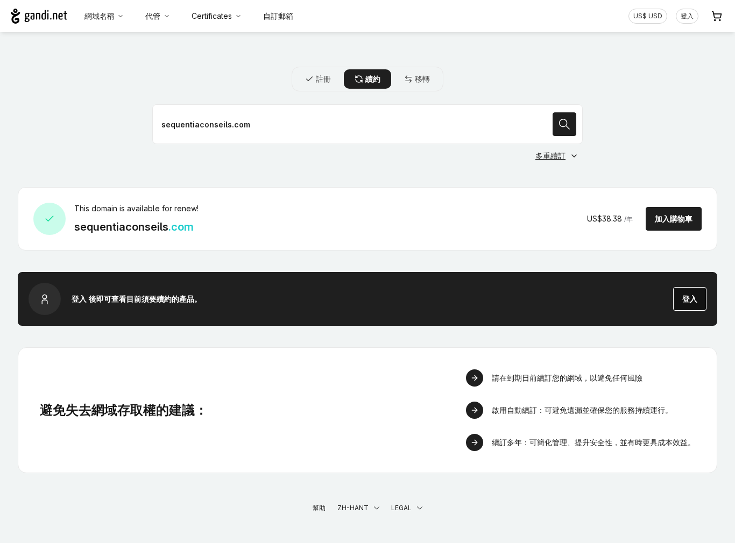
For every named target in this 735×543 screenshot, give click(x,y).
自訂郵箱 (278, 15)
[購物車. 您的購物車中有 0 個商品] (716, 16)
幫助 (319, 508)
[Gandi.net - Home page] (39, 16)
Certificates (212, 15)
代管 (152, 15)
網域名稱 (99, 15)
